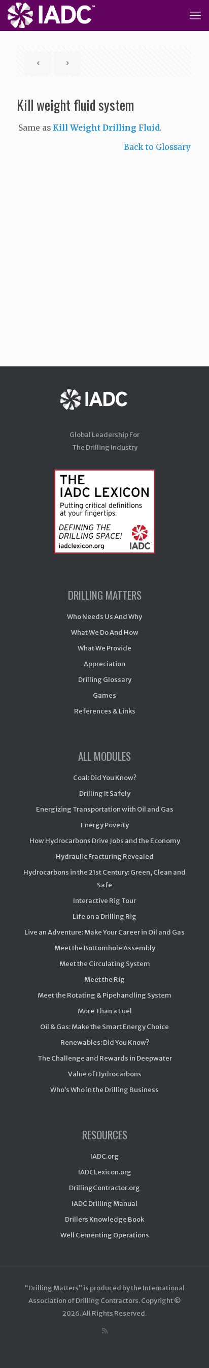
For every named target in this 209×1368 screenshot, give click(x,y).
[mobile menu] (195, 15)
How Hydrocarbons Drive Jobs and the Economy (104, 840)
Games (104, 695)
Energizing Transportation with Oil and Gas (104, 809)
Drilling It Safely (104, 793)
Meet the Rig (104, 979)
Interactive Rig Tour (104, 900)
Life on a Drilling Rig (104, 916)
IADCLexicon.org (104, 1172)
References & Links (104, 711)
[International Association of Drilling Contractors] (104, 409)
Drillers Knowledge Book (104, 1219)
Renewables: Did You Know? (104, 1042)
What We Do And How (104, 632)
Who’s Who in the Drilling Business (104, 1089)
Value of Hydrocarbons (105, 1074)
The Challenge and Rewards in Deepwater (105, 1058)
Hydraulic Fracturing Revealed (105, 856)
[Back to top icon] (188, 1347)
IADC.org (104, 1156)
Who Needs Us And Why (104, 616)
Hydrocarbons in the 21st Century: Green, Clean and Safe (104, 878)
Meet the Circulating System (104, 963)
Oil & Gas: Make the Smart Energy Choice (104, 1026)
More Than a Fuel (105, 1011)
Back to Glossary (157, 147)
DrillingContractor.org (104, 1188)
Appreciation (104, 664)
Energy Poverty (105, 825)
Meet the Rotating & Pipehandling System (104, 995)
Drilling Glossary (104, 679)
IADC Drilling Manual (104, 1203)
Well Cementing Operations (104, 1235)
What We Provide (104, 648)
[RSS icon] (105, 1330)
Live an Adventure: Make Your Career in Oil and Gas (104, 932)
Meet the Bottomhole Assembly (104, 948)
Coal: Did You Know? (104, 777)
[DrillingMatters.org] (51, 15)
